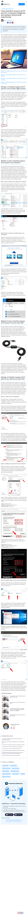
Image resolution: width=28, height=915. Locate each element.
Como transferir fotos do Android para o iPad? (11, 755)
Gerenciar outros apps (6, 768)
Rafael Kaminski (10, 20)
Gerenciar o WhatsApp (6, 773)
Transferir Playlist (13, 765)
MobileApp (22, 773)
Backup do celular (5, 771)
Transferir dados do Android (7, 8)
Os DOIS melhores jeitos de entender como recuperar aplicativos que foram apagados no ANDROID (12, 753)
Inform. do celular (15, 773)
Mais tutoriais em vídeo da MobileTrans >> (14, 820)
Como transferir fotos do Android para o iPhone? (11, 748)
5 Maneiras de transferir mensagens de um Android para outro (13, 742)
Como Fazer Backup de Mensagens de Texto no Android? (13, 750)
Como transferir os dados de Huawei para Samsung (12, 746)
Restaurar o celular (15, 768)
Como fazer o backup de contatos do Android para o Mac (13, 744)
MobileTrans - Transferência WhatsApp (13, 803)
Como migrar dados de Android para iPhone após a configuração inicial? (12, 739)
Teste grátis (10, 814)
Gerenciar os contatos (6, 776)
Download (21, 4)
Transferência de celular (15, 771)
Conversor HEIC (5, 765)
